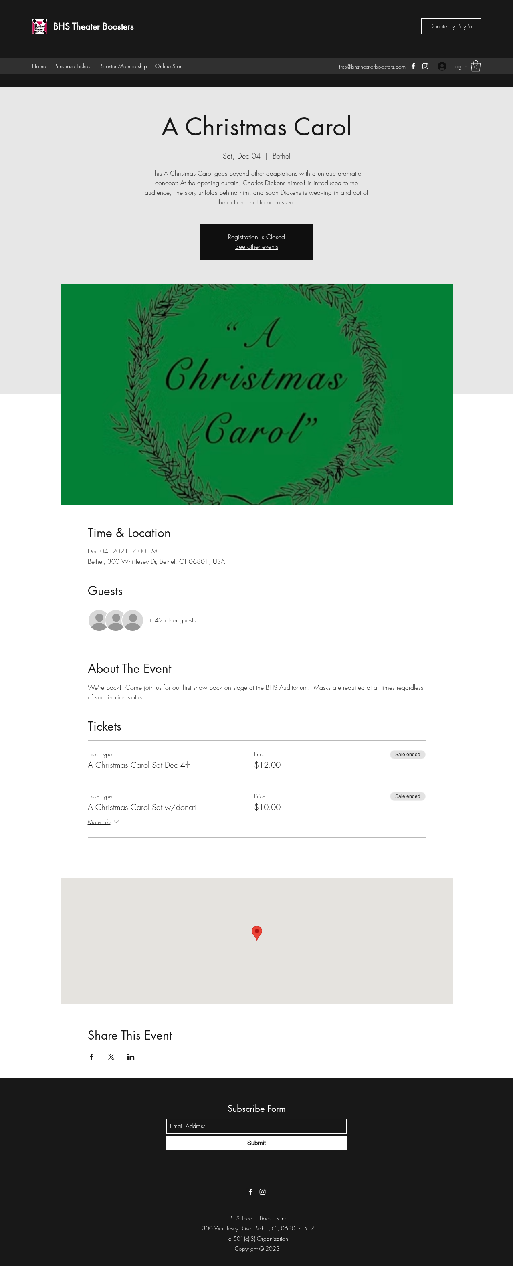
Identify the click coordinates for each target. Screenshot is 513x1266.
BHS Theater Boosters (93, 26)
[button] (476, 66)
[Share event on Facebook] (91, 1057)
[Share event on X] (111, 1057)
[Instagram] (425, 66)
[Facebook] (413, 66)
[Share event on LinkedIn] (131, 1057)
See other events (256, 246)
